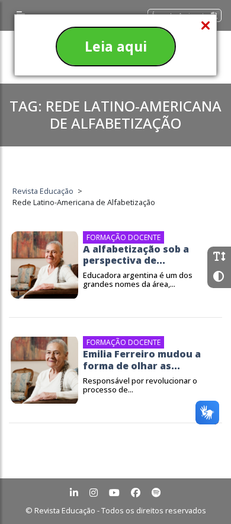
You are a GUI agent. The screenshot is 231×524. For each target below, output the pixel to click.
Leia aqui (116, 46)
